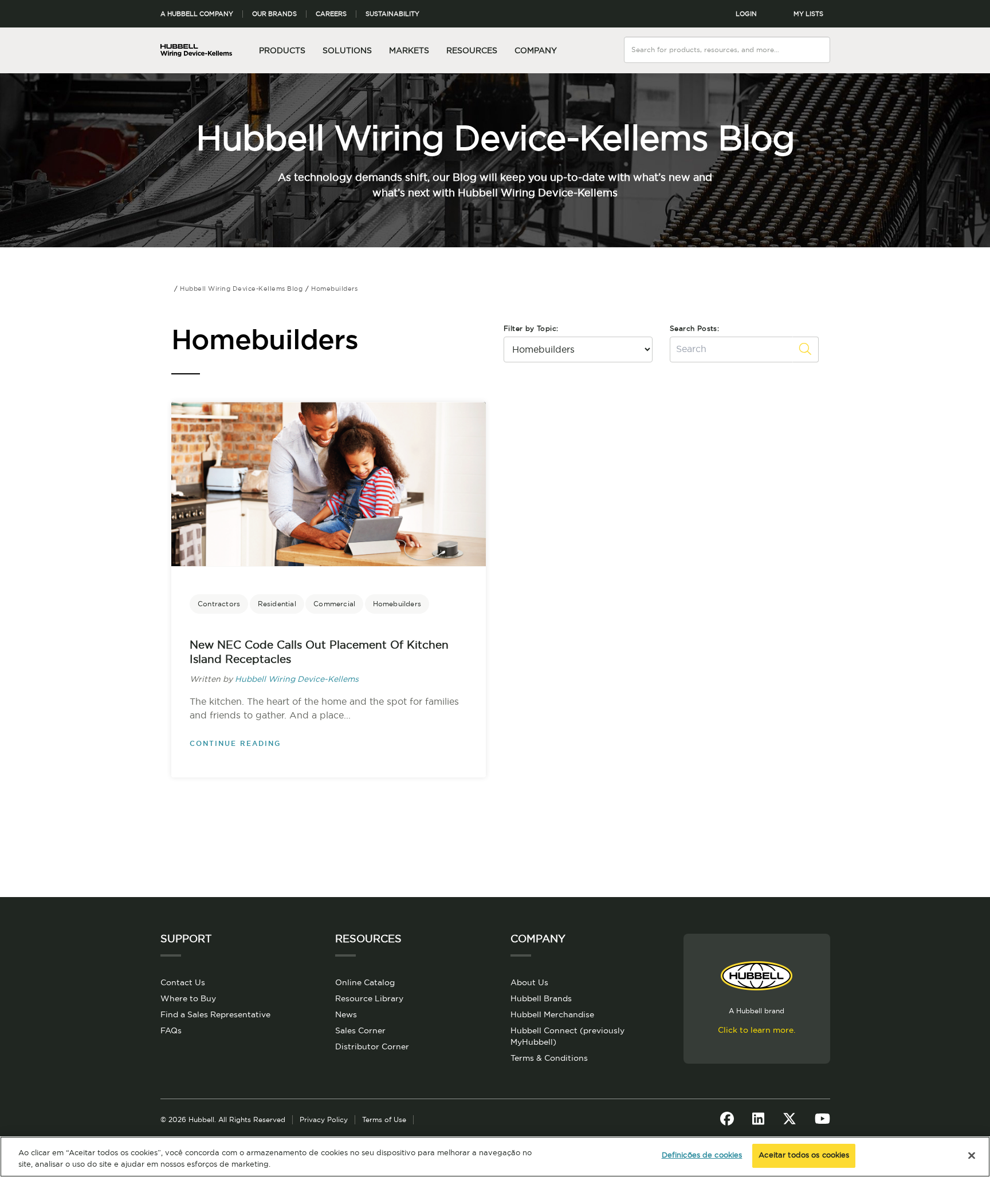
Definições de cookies (702, 1155)
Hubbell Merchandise (552, 1015)
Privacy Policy (324, 1119)
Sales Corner (360, 1031)
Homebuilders (397, 604)
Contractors (219, 604)
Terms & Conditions (549, 1058)
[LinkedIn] (758, 1120)
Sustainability (392, 14)
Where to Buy (188, 999)
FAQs (171, 1031)
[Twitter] (789, 1120)
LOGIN (746, 14)
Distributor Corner (372, 1047)
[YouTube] (822, 1120)
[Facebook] (727, 1120)
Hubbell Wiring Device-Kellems (297, 680)
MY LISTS (808, 14)
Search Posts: (694, 328)
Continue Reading (235, 743)
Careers (331, 14)
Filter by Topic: (531, 328)
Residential (277, 604)
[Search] (822, 43)
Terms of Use (384, 1119)
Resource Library (369, 999)
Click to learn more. (756, 1030)
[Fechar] (971, 1155)
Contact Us (182, 983)
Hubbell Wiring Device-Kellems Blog (495, 140)
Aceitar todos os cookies (804, 1155)
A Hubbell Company (196, 14)
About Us (529, 983)
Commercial (334, 604)
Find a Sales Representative (215, 1015)
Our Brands (274, 14)
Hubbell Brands (541, 999)
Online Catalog (365, 983)
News (346, 1015)
